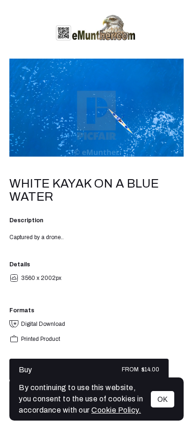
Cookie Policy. (116, 410)
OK (162, 399)
